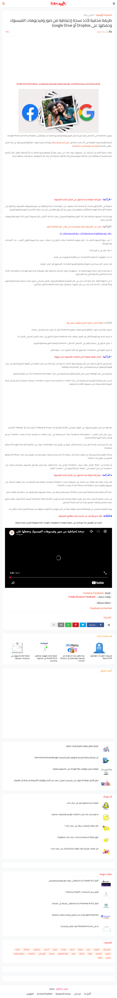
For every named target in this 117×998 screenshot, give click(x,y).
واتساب (63, 949)
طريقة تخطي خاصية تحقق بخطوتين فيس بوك (84, 323)
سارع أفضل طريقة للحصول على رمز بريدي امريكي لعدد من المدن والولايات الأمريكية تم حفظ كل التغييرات (56, 780)
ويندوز (55, 949)
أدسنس (46, 949)
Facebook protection (101, 608)
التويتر (90, 953)
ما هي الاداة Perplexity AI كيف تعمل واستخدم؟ (79, 926)
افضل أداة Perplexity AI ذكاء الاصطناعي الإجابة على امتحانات (75, 903)
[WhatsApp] (68, 625)
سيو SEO (26, 949)
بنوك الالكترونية (63, 953)
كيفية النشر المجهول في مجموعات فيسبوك (20, 657)
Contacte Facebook (93, 593)
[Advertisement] (58, 59)
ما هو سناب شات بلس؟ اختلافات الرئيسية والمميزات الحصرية (75, 814)
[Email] (61, 625)
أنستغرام (98, 953)
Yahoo (100, 957)
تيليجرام (52, 953)
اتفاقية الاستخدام (44, 993)
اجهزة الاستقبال (19, 953)
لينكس (108, 957)
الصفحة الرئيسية (104, 15)
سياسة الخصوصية (63, 993)
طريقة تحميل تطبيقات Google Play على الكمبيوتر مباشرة (75, 769)
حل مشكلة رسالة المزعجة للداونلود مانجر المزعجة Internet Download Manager (66, 757)
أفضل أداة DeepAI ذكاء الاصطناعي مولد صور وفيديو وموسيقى (73, 880)
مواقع (80, 949)
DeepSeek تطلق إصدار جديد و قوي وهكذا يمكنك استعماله (75, 915)
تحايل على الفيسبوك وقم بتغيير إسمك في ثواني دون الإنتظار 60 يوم (73, 226)
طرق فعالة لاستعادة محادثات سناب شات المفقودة (77, 837)
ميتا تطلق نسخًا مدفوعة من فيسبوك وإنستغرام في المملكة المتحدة (72, 658)
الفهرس (30, 993)
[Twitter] (83, 625)
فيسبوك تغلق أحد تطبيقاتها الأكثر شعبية (101, 657)
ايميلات (17, 949)
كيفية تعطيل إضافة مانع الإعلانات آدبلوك (82, 746)
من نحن (77, 993)
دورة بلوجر (37, 949)
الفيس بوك (88, 15)
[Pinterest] (75, 625)
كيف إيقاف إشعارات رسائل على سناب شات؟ (81, 826)
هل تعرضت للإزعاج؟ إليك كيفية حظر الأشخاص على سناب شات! (74, 848)
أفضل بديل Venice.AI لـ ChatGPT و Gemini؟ (81, 892)
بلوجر (73, 953)
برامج (88, 949)
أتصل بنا (87, 993)
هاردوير (108, 953)
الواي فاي (42, 953)
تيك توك (81, 953)
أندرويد (72, 949)
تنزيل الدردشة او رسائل (60, 142)
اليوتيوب (96, 949)
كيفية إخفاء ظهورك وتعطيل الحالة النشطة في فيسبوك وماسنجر (46, 658)
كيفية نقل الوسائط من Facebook (86, 146)
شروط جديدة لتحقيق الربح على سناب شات (82, 803)
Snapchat (31, 953)
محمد (51, 989)
